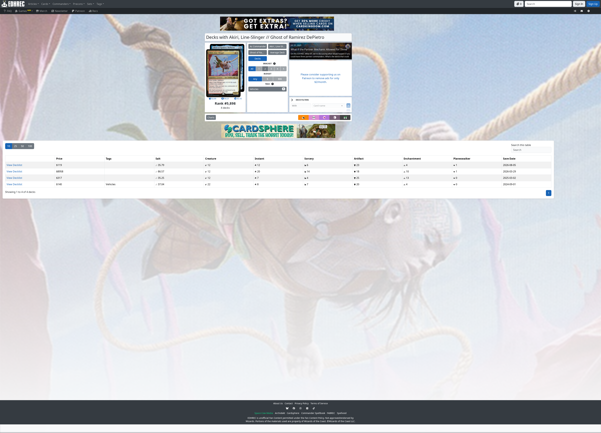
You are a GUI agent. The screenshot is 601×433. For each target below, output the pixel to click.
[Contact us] (582, 11)
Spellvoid (342, 413)
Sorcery (309, 158)
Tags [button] (99, 4)
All (252, 68)
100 (30, 146)
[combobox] (548, 4)
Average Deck (277, 52)
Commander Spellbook (313, 413)
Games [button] (25, 11)
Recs (95, 11)
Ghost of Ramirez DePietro (258, 52)
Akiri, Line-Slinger (278, 46)
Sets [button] (89, 4)
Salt (158, 158)
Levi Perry (340, 45)
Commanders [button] (61, 4)
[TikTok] (313, 408)
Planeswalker (461, 158)
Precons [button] (78, 4)
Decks (258, 58)
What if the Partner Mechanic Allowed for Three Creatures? (319, 51)
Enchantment (412, 158)
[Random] (575, 11)
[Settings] (588, 11)
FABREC (331, 413)
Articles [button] (32, 4)
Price (59, 158)
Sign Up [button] (593, 4)
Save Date (509, 158)
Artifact (359, 158)
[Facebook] (294, 408)
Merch (43, 11)
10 (8, 146)
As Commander (258, 46)
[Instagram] (300, 408)
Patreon (80, 11)
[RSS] (307, 408)
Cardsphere (293, 413)
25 (15, 146)
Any (255, 78)
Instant (259, 158)
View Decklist (14, 165)
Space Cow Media (263, 413)
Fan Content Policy (314, 417)
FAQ (9, 11)
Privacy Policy (302, 403)
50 (22, 146)
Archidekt (280, 413)
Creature (210, 158)
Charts (211, 117)
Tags (108, 158)
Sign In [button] (579, 4)
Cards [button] (44, 4)
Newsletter (61, 11)
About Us (278, 403)
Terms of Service (319, 403)
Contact (289, 403)
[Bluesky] (287, 408)
